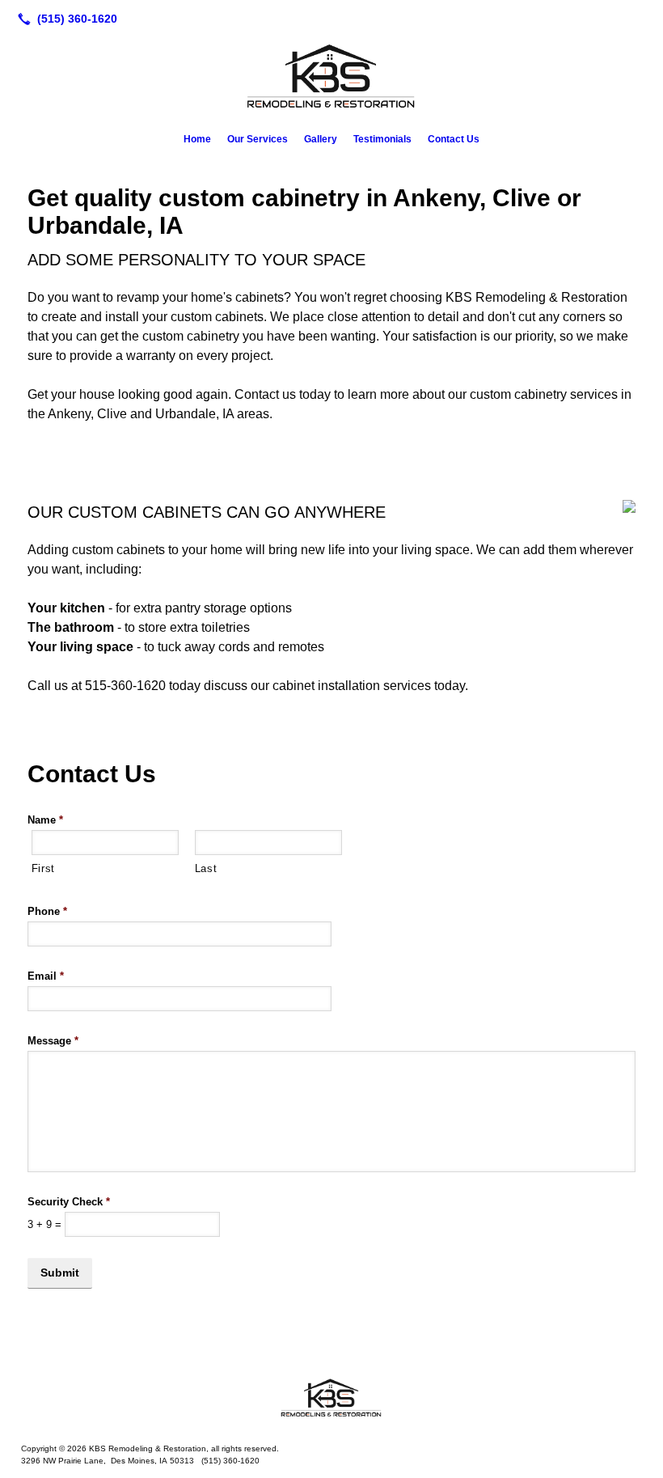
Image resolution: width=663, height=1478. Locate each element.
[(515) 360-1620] (64, 18)
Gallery (320, 139)
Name (45, 820)
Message (52, 1040)
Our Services (257, 139)
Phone (47, 911)
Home (197, 139)
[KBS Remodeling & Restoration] (331, 1399)
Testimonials (382, 139)
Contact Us (453, 139)
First (43, 868)
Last (206, 868)
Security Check (68, 1201)
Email (45, 976)
